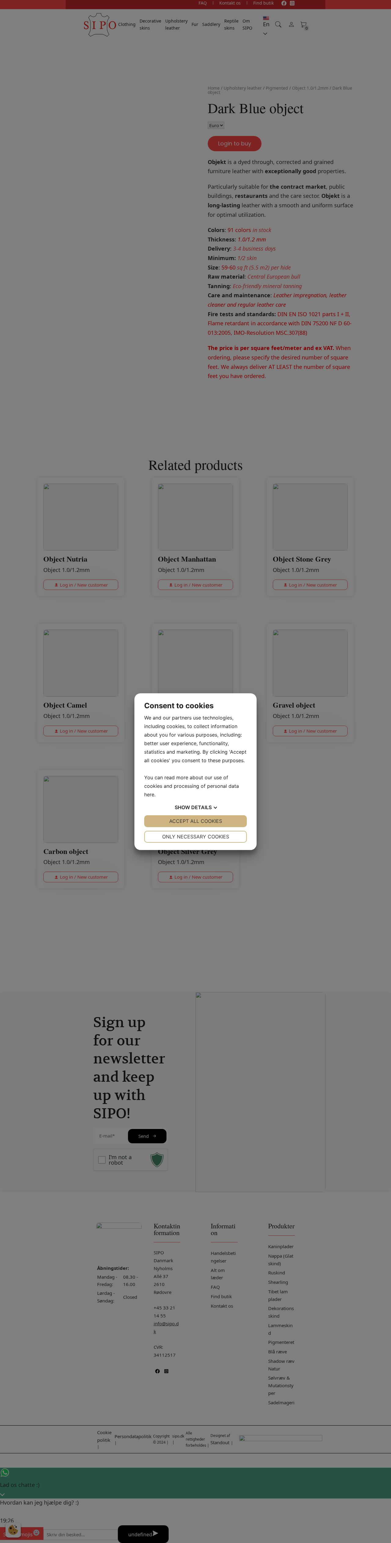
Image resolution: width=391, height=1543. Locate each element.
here (149, 794)
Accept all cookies (195, 821)
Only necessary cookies (195, 837)
